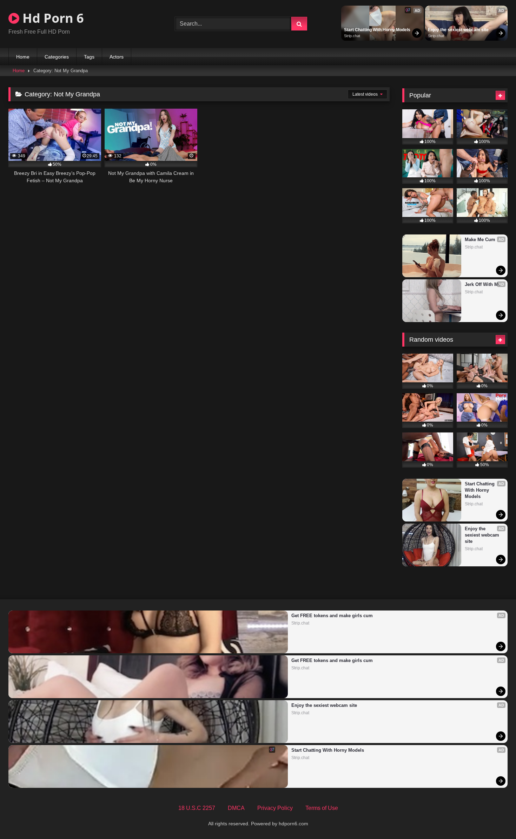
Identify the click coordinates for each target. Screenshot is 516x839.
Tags (89, 57)
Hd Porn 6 (51, 18)
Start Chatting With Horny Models (377, 29)
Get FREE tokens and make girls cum (332, 615)
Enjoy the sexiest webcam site (458, 29)
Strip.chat (352, 36)
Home (22, 57)
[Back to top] (494, 818)
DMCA (236, 808)
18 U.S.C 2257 (196, 808)
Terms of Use (321, 808)
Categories (57, 57)
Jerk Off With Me (483, 284)
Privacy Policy (275, 808)
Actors (117, 57)
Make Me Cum (480, 239)
